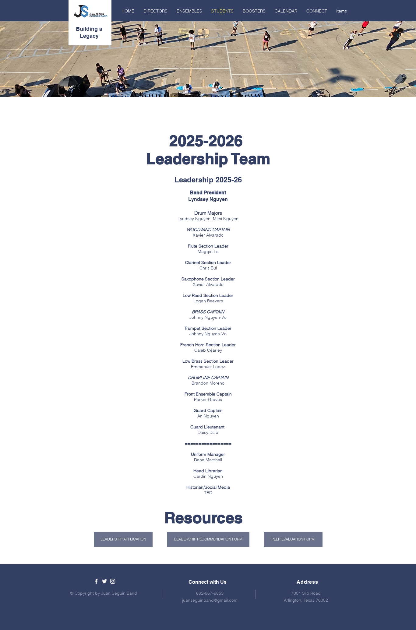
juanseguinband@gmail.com (210, 600)
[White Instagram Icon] (112, 581)
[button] (208, 539)
